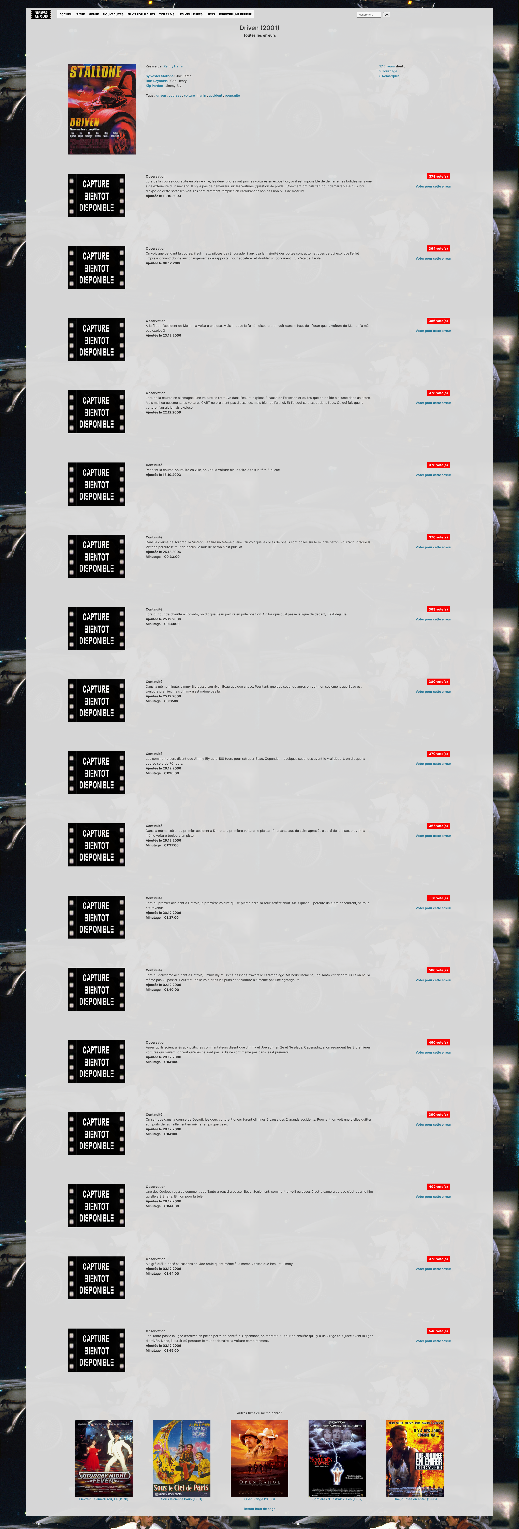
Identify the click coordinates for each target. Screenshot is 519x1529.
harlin (202, 95)
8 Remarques (389, 76)
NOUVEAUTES (113, 14)
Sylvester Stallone (160, 76)
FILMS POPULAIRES (141, 14)
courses (175, 95)
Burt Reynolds (157, 81)
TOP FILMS (166, 14)
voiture (190, 95)
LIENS (211, 14)
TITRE (80, 14)
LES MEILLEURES (190, 14)
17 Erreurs (387, 66)
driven (161, 95)
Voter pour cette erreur (433, 186)
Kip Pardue (155, 86)
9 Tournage (388, 71)
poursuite (232, 95)
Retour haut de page (259, 1509)
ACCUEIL (65, 14)
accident (216, 95)
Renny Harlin (173, 66)
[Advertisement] (103, 236)
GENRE (94, 14)
